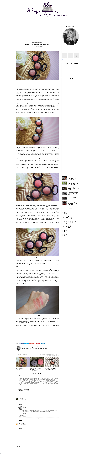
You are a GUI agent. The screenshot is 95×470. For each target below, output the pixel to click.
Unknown (21, 423)
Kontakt (70, 23)
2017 (65, 213)
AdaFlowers (21, 398)
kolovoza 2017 (68, 218)
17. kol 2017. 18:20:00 (26, 390)
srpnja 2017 (67, 223)
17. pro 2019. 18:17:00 (23, 424)
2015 (65, 231)
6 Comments (41, 46)
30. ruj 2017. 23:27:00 (23, 416)
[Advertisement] (37, 33)
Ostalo (64, 23)
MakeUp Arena (25, 389)
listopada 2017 (68, 217)
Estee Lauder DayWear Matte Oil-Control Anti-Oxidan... (70, 222)
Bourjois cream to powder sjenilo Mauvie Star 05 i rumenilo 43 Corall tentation (37, 369)
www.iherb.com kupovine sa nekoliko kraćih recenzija (73, 183)
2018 (65, 212)
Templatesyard (50, 468)
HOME (23, 23)
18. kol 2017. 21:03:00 (26, 408)
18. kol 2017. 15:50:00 (23, 399)
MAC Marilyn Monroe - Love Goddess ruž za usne (73, 193)
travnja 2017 (67, 225)
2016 (65, 230)
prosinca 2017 (68, 214)
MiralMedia (45, 466)
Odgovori (22, 387)
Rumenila (40, 42)
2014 (65, 232)
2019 (65, 211)
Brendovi (34, 23)
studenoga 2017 (68, 216)
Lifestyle (28, 23)
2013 (65, 234)
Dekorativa (43, 23)
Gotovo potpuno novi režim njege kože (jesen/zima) (73, 178)
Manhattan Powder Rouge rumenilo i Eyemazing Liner (50, 369)
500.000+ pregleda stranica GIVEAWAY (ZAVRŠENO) (72, 203)
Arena (58, 23)
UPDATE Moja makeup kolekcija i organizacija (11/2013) (73, 188)
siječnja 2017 (67, 229)
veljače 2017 (67, 227)
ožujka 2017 (67, 226)
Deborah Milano (35, 42)
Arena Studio (55, 466)
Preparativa (51, 23)
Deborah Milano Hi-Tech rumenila (21, 369)
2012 (65, 235)
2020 (65, 209)
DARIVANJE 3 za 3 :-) (72, 197)
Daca (20, 375)
